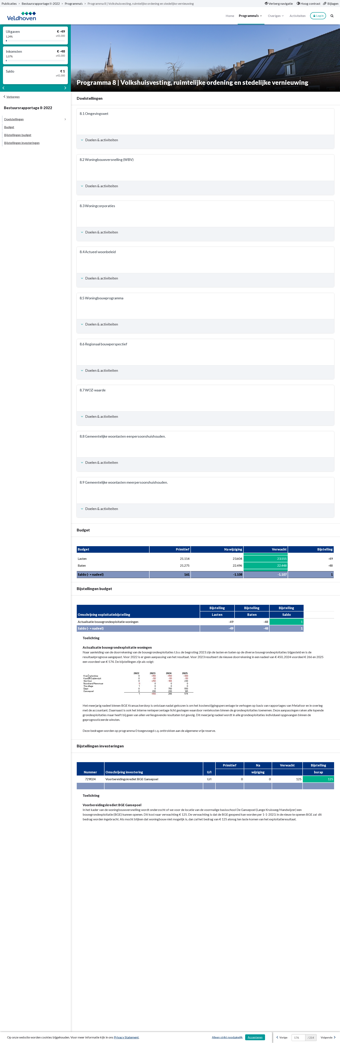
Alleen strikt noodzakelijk (227, 1037)
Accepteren (255, 1037)
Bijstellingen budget (17, 135)
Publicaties (9, 3)
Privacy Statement (126, 1037)
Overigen (274, 16)
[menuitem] (279, 3)
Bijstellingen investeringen (22, 143)
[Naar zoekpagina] (332, 15)
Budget (9, 127)
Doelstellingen (14, 119)
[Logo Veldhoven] (21, 16)
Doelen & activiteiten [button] (101, 140)
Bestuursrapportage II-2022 (41, 3)
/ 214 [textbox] (311, 1037)
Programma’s (74, 3)
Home (230, 16)
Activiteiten (298, 16)
